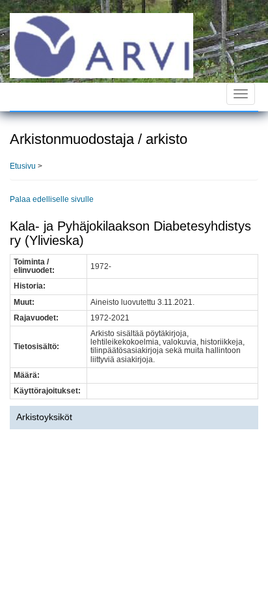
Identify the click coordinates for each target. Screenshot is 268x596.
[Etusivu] (101, 45)
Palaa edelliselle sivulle (52, 199)
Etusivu (23, 166)
